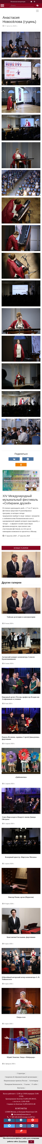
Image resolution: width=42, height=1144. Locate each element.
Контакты (21, 1088)
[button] (4, 565)
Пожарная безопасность (13, 1084)
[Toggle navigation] (37, 11)
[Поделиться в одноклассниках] (21, 464)
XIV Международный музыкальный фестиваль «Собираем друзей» (20, 499)
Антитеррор (33, 1081)
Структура (21, 1073)
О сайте (34, 1084)
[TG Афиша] (21, 1120)
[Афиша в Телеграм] (21, 1131)
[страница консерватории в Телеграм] (9, 1120)
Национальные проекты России (15, 1081)
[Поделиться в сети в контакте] (14, 459)
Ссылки (27, 1084)
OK (31, 1141)
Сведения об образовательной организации (21, 1077)
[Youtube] (32, 1120)
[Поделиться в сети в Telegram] (27, 459)
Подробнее (23, 1141)
